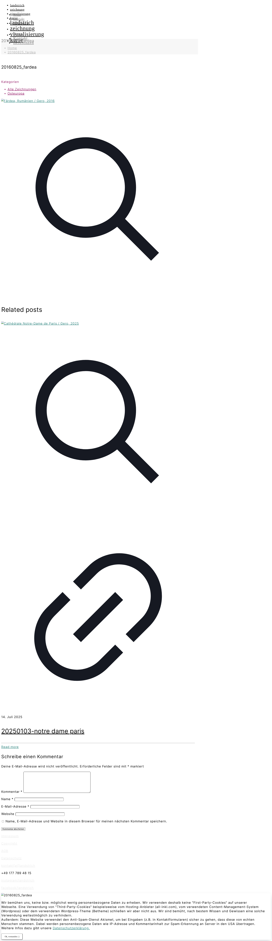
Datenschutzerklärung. (71, 928)
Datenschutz (11, 858)
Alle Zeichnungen (22, 89)
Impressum (10, 836)
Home (12, 48)
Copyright (9, 843)
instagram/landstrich (17, 880)
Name (7, 799)
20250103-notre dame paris (42, 731)
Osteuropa (16, 93)
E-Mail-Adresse (15, 806)
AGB (4, 851)
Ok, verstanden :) (12, 936)
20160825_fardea (22, 52)
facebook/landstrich (17, 888)
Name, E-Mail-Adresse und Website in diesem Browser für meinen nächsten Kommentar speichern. (86, 821)
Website (7, 814)
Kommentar (11, 792)
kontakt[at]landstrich (18, 866)
